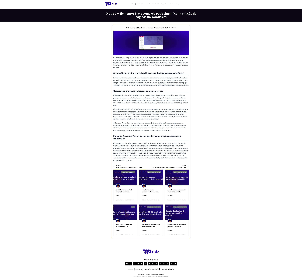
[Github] (164, 263)
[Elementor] (149, 263)
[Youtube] (127, 263)
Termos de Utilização (167, 269)
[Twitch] (145, 263)
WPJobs (138, 4)
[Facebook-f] (130, 263)
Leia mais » (118, 195)
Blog (162, 4)
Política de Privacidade (151, 269)
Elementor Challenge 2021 (171, 4)
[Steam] (141, 263)
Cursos (143, 4)
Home (133, 4)
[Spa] (171, 263)
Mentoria (151, 4)
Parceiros (139, 269)
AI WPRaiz (166, 276)
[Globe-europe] (156, 263)
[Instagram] (134, 263)
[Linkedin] (138, 263)
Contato (181, 4)
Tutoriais (157, 4)
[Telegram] (153, 263)
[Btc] (160, 263)
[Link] (175, 263)
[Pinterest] (167, 263)
